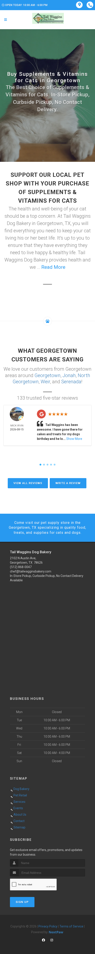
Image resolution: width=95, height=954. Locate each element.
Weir (45, 381)
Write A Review (68, 483)
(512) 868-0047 (21, 567)
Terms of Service (71, 926)
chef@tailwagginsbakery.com (30, 571)
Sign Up (22, 902)
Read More (53, 267)
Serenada (71, 381)
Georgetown (47, 375)
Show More (74, 439)
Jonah (69, 375)
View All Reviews (27, 483)
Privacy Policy (47, 926)
